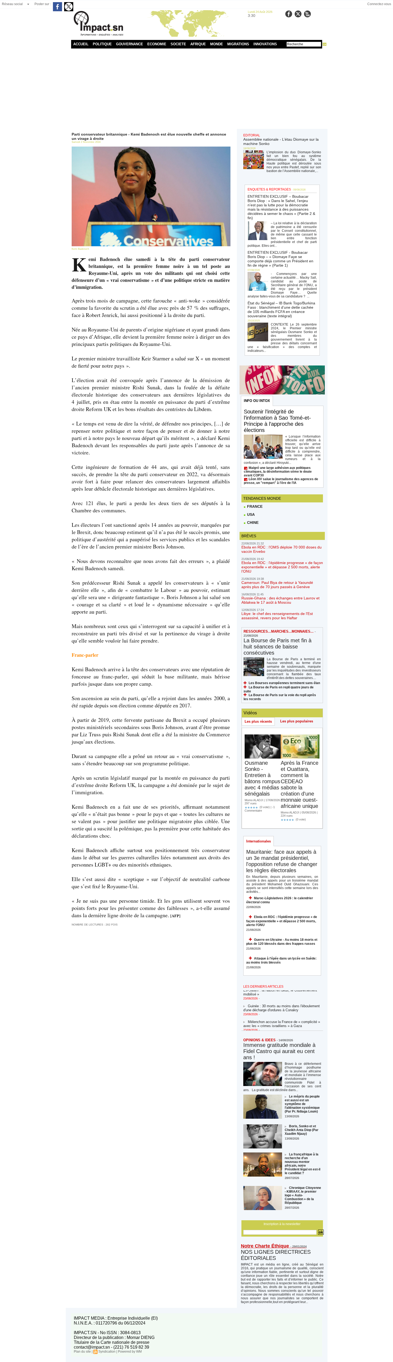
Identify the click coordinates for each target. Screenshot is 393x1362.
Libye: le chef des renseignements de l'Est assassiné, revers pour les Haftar (277, 615)
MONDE (216, 44)
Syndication (106, 1351)
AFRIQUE (198, 44)
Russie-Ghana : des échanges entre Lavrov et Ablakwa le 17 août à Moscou (280, 600)
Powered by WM (130, 1351)
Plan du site (82, 1351)
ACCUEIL (80, 44)
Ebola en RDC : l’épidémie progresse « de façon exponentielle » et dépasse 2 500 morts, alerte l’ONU (282, 567)
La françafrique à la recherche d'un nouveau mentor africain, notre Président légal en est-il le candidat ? (302, 1163)
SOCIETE (178, 44)
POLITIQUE (102, 44)
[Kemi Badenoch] (151, 148)
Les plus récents (258, 721)
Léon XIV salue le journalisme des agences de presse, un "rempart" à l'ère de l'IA (281, 481)
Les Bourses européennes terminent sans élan (284, 683)
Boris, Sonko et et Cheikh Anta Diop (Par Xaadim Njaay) (301, 1130)
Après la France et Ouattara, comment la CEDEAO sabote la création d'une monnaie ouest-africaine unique (299, 784)
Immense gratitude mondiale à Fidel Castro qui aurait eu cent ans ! (279, 1051)
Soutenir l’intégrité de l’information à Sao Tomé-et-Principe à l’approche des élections (277, 421)
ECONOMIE (156, 44)
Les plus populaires (296, 721)
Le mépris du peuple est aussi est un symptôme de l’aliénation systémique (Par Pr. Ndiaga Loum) (302, 1104)
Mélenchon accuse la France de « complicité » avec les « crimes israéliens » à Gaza (281, 1017)
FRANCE (254, 506)
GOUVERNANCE (129, 44)
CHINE (252, 522)
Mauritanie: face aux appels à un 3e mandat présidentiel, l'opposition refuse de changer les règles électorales (281, 861)
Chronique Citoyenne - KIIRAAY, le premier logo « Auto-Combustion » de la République (303, 1195)
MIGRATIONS (238, 44)
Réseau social (12, 4)
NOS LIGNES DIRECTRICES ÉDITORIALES (276, 1255)
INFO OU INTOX (257, 401)
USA (250, 514)
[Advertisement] (196, 88)
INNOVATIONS (265, 44)
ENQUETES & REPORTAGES (269, 189)
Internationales (258, 841)
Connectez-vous (379, 4)
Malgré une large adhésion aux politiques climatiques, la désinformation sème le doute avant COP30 (278, 471)
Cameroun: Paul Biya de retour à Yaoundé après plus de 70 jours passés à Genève (277, 584)
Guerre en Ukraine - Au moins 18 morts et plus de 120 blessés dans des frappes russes (281, 942)
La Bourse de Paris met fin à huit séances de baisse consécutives (277, 646)
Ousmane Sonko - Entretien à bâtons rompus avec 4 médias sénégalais (262, 778)
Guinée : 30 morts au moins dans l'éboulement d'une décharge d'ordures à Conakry (281, 1001)
